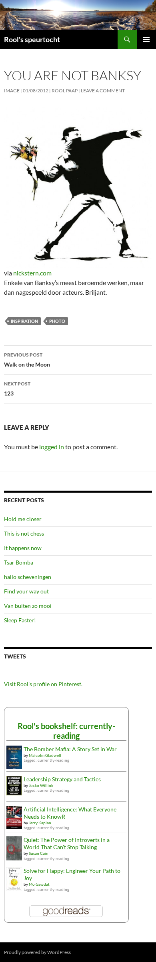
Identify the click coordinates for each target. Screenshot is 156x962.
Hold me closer (23, 519)
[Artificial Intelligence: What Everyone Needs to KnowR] (14, 816)
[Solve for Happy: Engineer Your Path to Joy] (14, 878)
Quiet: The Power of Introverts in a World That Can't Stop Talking (67, 843)
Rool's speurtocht (32, 39)
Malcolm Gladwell (45, 755)
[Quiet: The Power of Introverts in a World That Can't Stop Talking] (14, 847)
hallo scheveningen (27, 576)
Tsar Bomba (18, 562)
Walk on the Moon (27, 360)
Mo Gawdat (39, 884)
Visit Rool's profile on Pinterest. (43, 684)
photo (57, 321)
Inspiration (24, 321)
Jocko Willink (41, 785)
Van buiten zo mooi (28, 605)
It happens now (23, 547)
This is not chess (24, 533)
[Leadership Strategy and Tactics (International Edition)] (14, 784)
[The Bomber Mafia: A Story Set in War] (14, 756)
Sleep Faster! (20, 620)
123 (17, 389)
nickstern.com (32, 273)
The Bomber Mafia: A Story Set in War (70, 749)
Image (12, 91)
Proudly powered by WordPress (37, 952)
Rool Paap (65, 91)
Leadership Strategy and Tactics (62, 779)
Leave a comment (103, 91)
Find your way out (26, 591)
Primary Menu (146, 39)
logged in (51, 446)
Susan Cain (38, 853)
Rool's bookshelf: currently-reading (66, 730)
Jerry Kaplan (40, 822)
